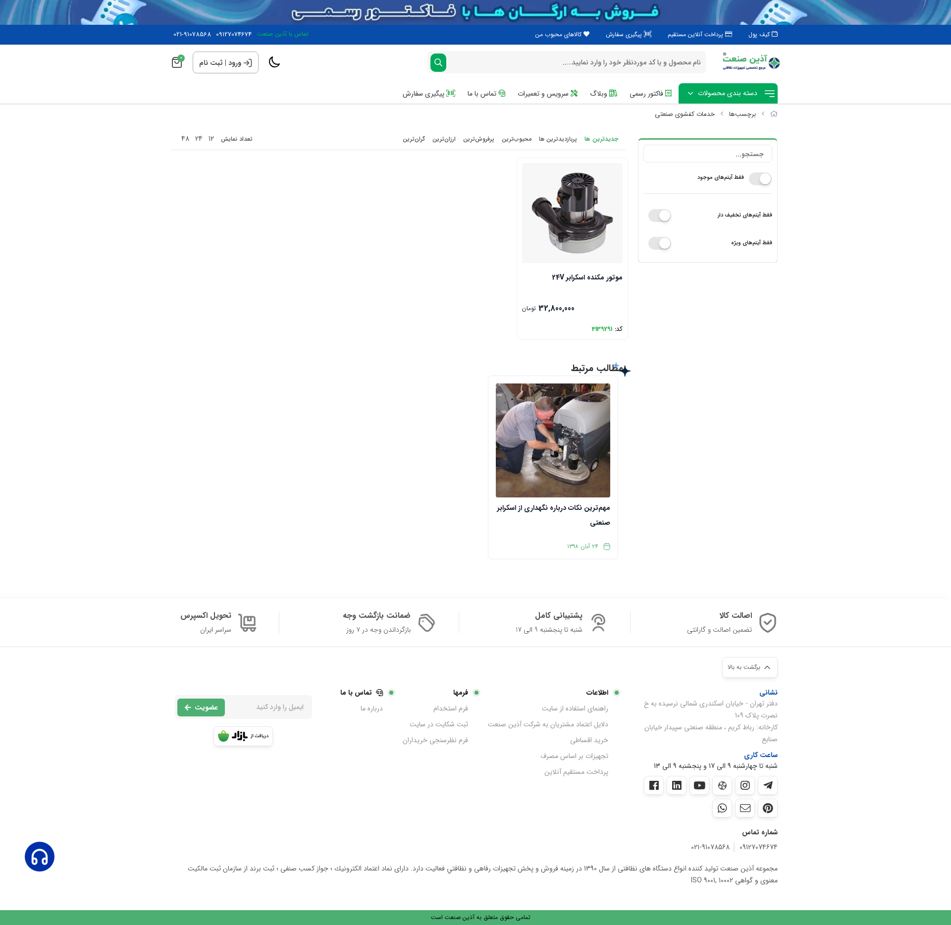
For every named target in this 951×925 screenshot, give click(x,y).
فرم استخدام (450, 708)
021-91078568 (192, 35)
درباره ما (372, 708)
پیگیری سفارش (625, 34)
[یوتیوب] (699, 785)
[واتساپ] (722, 808)
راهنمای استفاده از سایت (575, 708)
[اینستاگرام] (745, 785)
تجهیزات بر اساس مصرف (574, 756)
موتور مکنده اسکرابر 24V (587, 277)
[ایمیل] (745, 808)
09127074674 (234, 35)
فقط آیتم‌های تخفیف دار (745, 215)
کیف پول (760, 34)
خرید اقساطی (589, 740)
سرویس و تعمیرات (544, 93)
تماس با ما (483, 93)
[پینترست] (768, 808)
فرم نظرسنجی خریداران (435, 740)
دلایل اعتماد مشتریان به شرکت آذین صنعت (548, 724)
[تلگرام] (768, 785)
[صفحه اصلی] (774, 114)
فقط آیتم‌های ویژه (751, 243)
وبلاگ (599, 93)
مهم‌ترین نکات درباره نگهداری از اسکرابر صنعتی (553, 515)
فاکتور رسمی (647, 93)
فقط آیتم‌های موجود (720, 177)
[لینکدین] (677, 785)
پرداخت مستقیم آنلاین (576, 772)
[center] (438, 63)
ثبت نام (211, 62)
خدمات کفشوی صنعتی (685, 114)
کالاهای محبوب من (559, 34)
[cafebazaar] (243, 736)
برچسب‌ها (742, 114)
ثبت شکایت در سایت (439, 724)
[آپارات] (722, 785)
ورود (234, 62)
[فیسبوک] (654, 785)
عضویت (206, 707)
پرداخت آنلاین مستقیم (696, 34)
